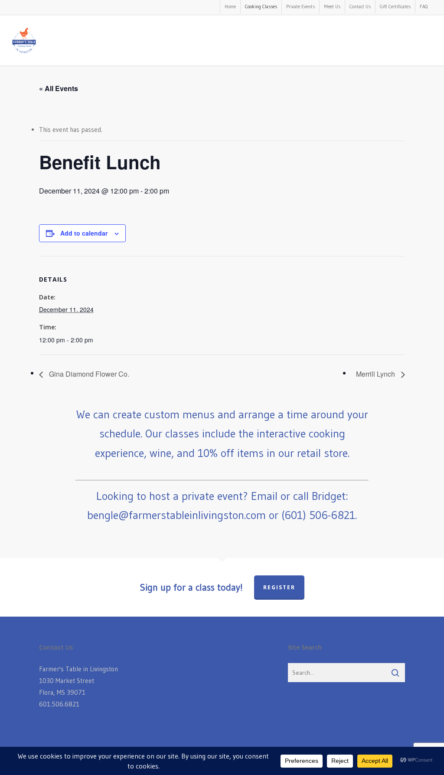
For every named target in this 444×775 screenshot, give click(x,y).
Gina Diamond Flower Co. (88, 374)
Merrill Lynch (376, 374)
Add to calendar (84, 233)
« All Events (58, 88)
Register (279, 587)
